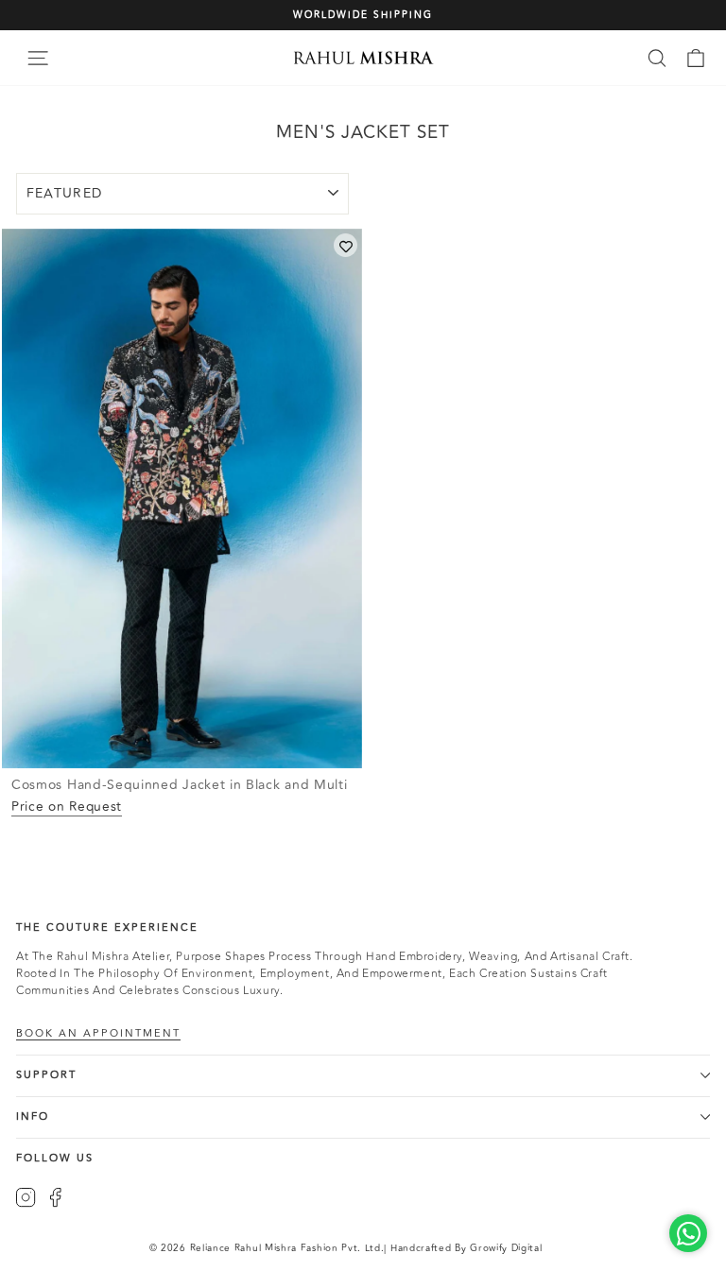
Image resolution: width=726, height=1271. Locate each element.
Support (46, 1075)
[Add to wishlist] (345, 245)
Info (32, 1116)
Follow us (55, 1158)
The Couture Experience (107, 927)
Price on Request (66, 806)
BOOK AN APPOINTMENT (98, 1033)
